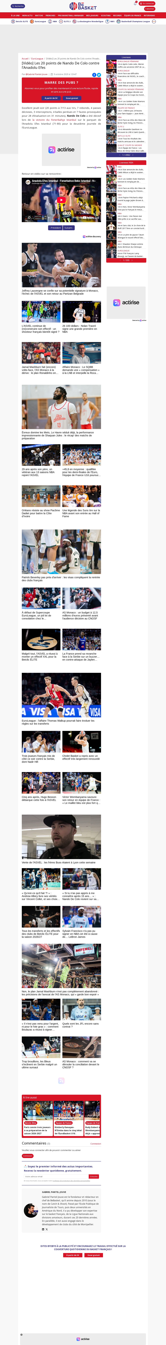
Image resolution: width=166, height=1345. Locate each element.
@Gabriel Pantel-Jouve (36, 74)
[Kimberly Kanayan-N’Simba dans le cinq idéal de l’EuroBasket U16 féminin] (69, 1110)
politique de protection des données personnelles (71, 1181)
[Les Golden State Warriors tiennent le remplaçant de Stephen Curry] (111, 101)
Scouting (105, 15)
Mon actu (27, 15)
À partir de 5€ (51, 98)
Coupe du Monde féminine (131, 89)
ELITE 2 (67, 21)
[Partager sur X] (99, 75)
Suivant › (69, 227)
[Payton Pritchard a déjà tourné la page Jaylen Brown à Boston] (111, 197)
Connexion (96, 1143)
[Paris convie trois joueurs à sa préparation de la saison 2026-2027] (38, 1110)
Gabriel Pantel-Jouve (54, 1192)
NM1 (112, 21)
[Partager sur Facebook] (94, 75)
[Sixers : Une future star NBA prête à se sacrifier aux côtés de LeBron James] (111, 216)
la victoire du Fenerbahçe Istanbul (54, 119)
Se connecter (148, 3)
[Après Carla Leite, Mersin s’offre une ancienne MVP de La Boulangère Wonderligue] (111, 64)
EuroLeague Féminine (128, 61)
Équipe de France (132, 15)
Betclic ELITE (22, 21)
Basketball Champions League (136, 21)
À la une (15, 15)
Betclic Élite (30, 1123)
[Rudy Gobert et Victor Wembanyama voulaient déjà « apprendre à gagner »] (99, 1110)
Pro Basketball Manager (71, 15)
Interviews (149, 15)
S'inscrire (94, 1176)
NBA (55, 21)
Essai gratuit (72, 98)
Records (117, 15)
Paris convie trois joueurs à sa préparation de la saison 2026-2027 (37, 1130)
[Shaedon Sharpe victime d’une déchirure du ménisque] (111, 244)
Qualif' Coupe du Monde (130, 145)
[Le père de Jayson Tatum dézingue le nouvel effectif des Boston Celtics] (111, 234)
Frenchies (50, 15)
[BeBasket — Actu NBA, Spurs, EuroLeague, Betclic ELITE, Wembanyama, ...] (83, 6)
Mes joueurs (92, 15)
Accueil (25, 58)
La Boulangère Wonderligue (90, 21)
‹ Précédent (55, 227)
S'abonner (149, 9)
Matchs (39, 15)
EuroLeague (40, 21)
